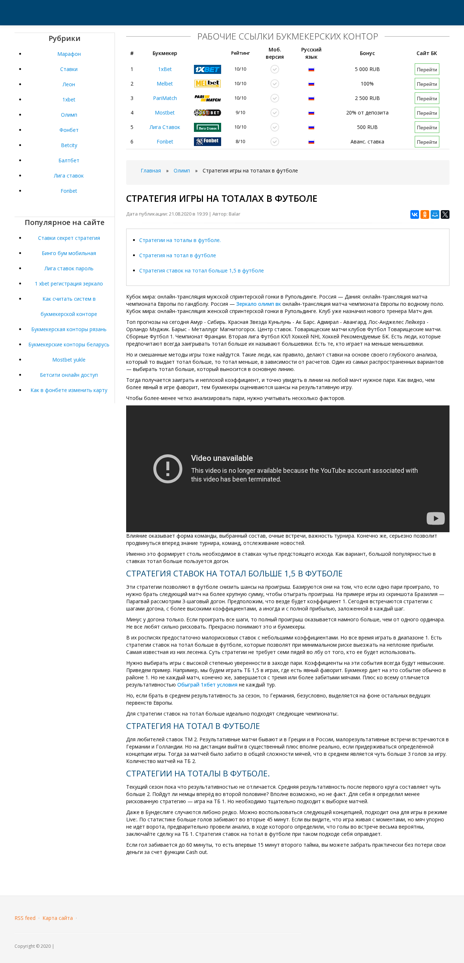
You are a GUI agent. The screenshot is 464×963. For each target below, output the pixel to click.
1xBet (165, 69)
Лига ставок (69, 175)
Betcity (69, 145)
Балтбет (68, 160)
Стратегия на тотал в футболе (177, 255)
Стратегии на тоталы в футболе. (180, 240)
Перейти (427, 69)
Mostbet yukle (69, 359)
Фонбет (69, 129)
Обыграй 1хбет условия (207, 684)
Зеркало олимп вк (258, 303)
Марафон (69, 53)
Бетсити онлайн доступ (69, 374)
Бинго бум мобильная (69, 253)
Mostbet (165, 112)
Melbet (165, 83)
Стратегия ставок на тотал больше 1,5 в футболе (201, 270)
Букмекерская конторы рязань (69, 329)
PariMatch (165, 98)
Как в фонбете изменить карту (68, 390)
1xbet (68, 99)
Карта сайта (57, 917)
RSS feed (25, 917)
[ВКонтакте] (414, 214)
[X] (445, 214)
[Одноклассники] (424, 214)
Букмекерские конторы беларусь (68, 344)
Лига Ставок (165, 127)
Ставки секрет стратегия (69, 237)
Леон (69, 84)
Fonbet (69, 190)
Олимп (69, 114)
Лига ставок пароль (69, 268)
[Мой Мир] (435, 214)
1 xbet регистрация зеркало (69, 283)
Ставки (69, 69)
